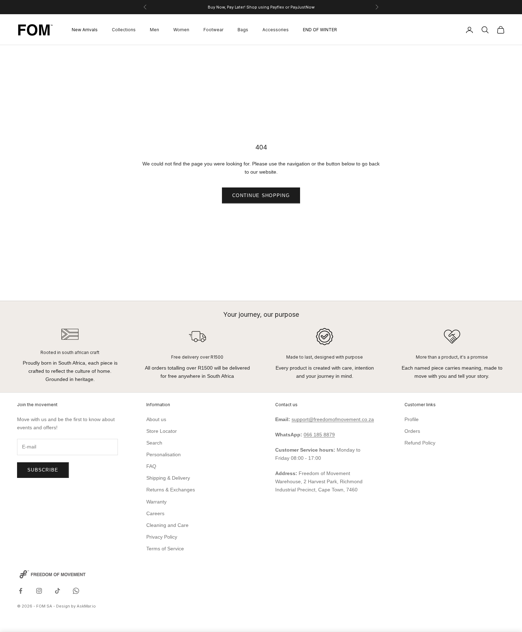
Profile (411, 419)
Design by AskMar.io (76, 606)
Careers (155, 513)
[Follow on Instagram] (39, 590)
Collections (124, 29)
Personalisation (163, 454)
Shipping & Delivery (168, 478)
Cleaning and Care (167, 525)
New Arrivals (85, 29)
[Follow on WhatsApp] (76, 590)
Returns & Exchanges (170, 489)
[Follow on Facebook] (20, 590)
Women (181, 29)
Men (154, 29)
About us (156, 419)
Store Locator (161, 431)
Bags (243, 29)
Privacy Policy (161, 537)
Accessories (275, 29)
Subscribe (43, 470)
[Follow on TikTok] (57, 590)
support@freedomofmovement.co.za (333, 419)
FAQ (151, 466)
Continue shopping (261, 195)
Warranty (156, 502)
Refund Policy (419, 443)
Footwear (213, 29)
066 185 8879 (319, 434)
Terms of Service (165, 548)
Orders (412, 431)
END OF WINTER (320, 29)
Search (154, 443)
